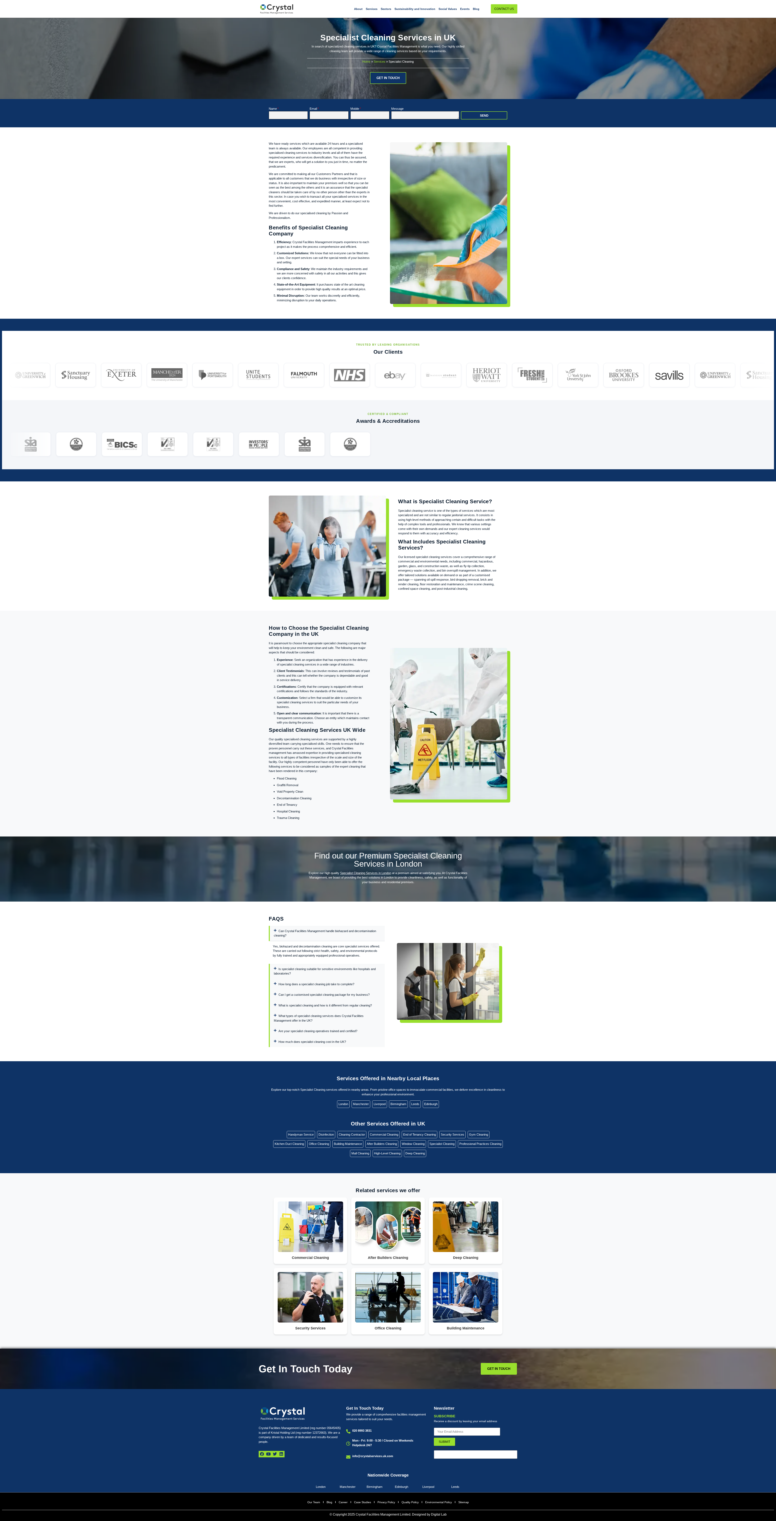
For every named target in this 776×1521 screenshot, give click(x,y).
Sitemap (463, 1502)
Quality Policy (410, 1502)
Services (371, 9)
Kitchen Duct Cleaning (289, 1143)
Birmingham (398, 1104)
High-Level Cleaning (387, 1153)
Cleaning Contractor (352, 1134)
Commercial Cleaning (384, 1134)
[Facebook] (262, 1454)
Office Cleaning (319, 1143)
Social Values (448, 9)
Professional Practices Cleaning (480, 1143)
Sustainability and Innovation (414, 9)
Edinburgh (431, 1104)
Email (313, 108)
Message (397, 108)
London (343, 1104)
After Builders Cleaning (382, 1143)
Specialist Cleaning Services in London (365, 873)
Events (465, 9)
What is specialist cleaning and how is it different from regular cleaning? (325, 1005)
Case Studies (362, 1502)
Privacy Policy (386, 1502)
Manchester (361, 1104)
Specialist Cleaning (441, 1143)
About (358, 9)
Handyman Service (301, 1134)
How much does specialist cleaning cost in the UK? (312, 1041)
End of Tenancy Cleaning (419, 1134)
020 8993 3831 (362, 1430)
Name (273, 108)
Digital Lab (439, 1514)
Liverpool (380, 1104)
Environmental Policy (438, 1502)
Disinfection (326, 1134)
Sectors (386, 9)
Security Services (452, 1134)
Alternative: (441, 1448)
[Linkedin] (281, 1454)
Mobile (354, 108)
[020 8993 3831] (348, 1431)
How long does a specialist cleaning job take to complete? (316, 984)
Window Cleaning (413, 1143)
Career (343, 1502)
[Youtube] (268, 1454)
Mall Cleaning (360, 1153)
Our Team (313, 1502)
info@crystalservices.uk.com (372, 1456)
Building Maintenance (348, 1143)
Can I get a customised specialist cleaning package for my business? (324, 994)
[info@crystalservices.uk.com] (348, 1457)
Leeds (415, 1104)
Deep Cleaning (415, 1153)
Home (366, 61)
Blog (476, 9)
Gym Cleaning (478, 1134)
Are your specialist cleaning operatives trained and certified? (317, 1031)
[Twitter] (275, 1454)
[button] (327, 933)
